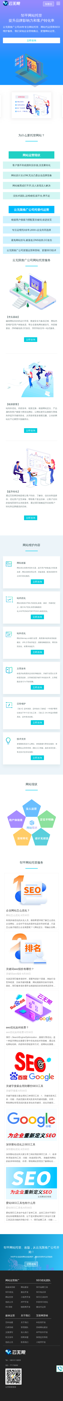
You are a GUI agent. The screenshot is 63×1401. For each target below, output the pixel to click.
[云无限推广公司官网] (12, 4)
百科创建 (9, 1322)
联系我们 (24, 1342)
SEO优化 (9, 1292)
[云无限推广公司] (15, 1353)
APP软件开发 (42, 1332)
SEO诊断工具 (42, 1287)
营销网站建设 (42, 1327)
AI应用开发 (41, 1322)
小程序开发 (25, 1297)
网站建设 (24, 1287)
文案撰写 (9, 1332)
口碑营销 (9, 1327)
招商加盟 (24, 1337)
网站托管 (9, 1297)
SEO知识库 (41, 1292)
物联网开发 (25, 1306)
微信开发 (24, 1292)
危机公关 (9, 1301)
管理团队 (24, 1327)
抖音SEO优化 (42, 1301)
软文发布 (9, 1337)
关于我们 (24, 1322)
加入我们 (24, 1332)
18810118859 (15, 1360)
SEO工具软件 (42, 1297)
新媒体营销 (10, 1287)
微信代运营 (41, 1306)
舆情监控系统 (42, 1337)
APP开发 (25, 1301)
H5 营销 (8, 1306)
